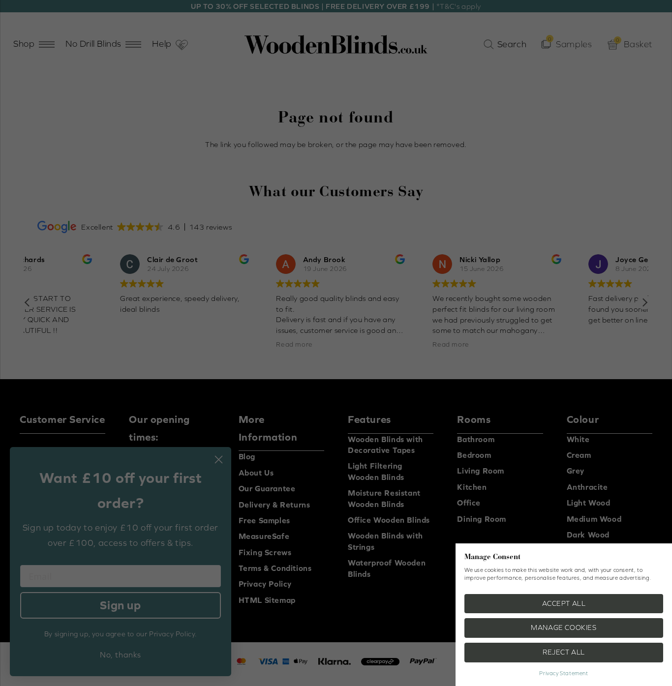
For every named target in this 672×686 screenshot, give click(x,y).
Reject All (564, 652)
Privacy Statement (563, 673)
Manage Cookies (563, 627)
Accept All (564, 603)
